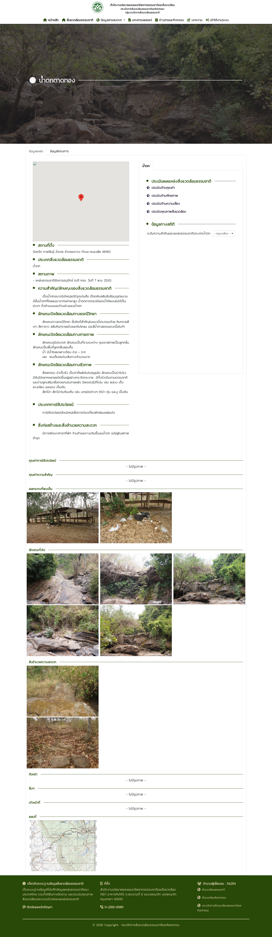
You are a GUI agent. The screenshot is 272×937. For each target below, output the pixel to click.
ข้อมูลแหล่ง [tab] (36, 151)
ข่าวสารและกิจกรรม (171, 20)
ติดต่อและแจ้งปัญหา (39, 907)
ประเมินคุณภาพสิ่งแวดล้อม (169, 211)
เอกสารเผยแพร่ (141, 20)
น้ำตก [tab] (146, 165)
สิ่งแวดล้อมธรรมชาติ (79, 20)
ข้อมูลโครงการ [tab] (59, 151)
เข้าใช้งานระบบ (219, 20)
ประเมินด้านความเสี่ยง (166, 203)
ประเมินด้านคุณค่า (163, 187)
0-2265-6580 (113, 907)
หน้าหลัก (53, 20)
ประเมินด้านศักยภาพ (165, 195)
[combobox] (223, 234)
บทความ (196, 20)
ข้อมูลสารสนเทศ (111, 20)
